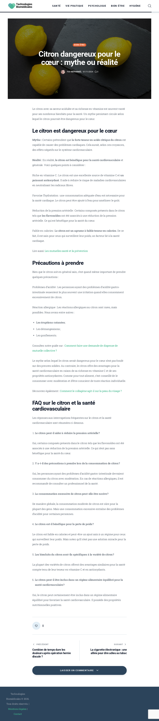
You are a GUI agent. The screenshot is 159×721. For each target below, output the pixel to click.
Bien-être (79, 45)
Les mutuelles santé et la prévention (66, 251)
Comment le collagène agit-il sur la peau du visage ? (91, 391)
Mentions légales (17, 708)
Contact (18, 713)
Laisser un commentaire (77, 670)
